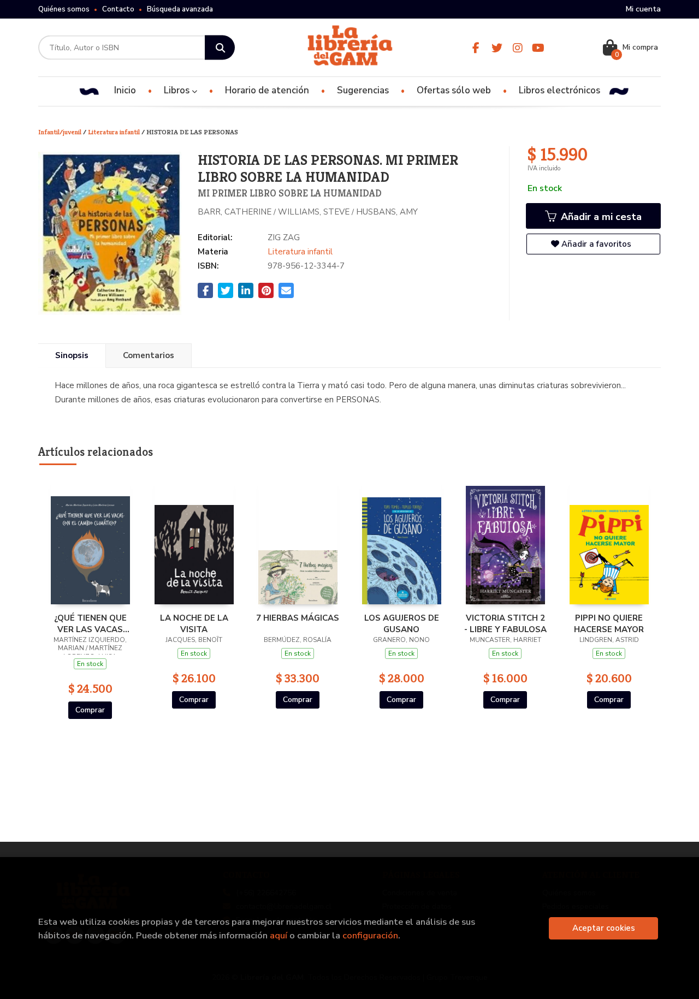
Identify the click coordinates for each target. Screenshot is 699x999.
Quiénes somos (64, 9)
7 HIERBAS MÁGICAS (297, 618)
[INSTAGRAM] (517, 48)
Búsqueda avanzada (180, 9)
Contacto (118, 9)
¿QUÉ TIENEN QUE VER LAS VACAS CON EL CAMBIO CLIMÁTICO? (90, 623)
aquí (278, 935)
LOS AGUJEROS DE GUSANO (401, 623)
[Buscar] (220, 47)
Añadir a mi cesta (600, 216)
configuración (370, 935)
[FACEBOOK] (476, 48)
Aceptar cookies (603, 928)
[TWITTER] (497, 48)
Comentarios (148, 355)
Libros (178, 90)
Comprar (90, 710)
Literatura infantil (114, 131)
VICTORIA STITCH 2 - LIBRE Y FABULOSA (505, 623)
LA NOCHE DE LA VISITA (194, 623)
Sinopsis (71, 355)
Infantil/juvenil (60, 131)
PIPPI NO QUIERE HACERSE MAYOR (609, 623)
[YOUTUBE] (538, 48)
